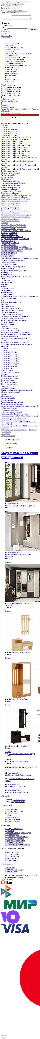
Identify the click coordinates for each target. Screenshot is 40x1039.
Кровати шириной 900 (9, 354)
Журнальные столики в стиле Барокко (15, 199)
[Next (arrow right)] (4, 1037)
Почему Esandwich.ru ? (14, 49)
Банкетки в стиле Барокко (11, 203)
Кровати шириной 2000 (10, 364)
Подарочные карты (8, 436)
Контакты (9, 45)
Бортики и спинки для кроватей (13, 267)
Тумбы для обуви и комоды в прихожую (16, 334)
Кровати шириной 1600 (10, 133)
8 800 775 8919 (6, 36)
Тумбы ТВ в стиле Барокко (11, 209)
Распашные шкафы (8, 175)
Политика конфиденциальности (17, 65)
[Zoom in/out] (6, 1035)
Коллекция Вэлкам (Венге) (19, 746)
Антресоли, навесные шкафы (12, 402)
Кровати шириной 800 (9, 135)
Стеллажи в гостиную (9, 235)
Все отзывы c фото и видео (11, 93)
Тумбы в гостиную (8, 241)
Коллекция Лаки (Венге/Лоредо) (13, 420)
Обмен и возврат (11, 73)
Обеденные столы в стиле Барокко (14, 201)
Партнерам (9, 51)
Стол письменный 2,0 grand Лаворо (14, 149)
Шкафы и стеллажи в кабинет (12, 318)
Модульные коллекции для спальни (14, 342)
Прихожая (5, 326)
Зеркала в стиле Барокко (10, 193)
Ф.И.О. (3, 10)
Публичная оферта (12, 55)
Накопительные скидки (14, 47)
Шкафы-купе (6, 179)
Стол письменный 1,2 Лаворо (12, 143)
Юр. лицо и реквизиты (14, 63)
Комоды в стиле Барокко (10, 221)
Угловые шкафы (7, 177)
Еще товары (5, 434)
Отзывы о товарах (12, 821)
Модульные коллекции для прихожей (15, 332)
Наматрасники (6, 386)
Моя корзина (10, 868)
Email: (3, 27)
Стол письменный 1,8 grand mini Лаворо (16, 145)
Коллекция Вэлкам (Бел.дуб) (19, 652)
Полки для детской (8, 263)
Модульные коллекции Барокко (13, 183)
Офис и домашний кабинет (11, 314)
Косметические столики (10, 378)
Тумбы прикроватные (9, 171)
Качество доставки (12, 69)
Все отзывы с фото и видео (11, 89)
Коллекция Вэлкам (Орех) (18, 761)
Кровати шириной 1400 (10, 358)
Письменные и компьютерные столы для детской (19, 259)
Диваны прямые (7, 294)
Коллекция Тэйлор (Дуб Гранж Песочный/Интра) (16, 791)
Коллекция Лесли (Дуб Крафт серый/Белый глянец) (18, 774)
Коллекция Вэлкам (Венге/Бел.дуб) (22, 754)
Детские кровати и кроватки (12, 251)
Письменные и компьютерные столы (15, 139)
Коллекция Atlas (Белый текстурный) (15, 414)
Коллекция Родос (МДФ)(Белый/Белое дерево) (16, 785)
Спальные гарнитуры (9, 348)
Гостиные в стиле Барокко (11, 191)
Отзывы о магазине (12, 819)
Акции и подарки (12, 43)
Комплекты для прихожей (11, 330)
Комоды (4, 125)
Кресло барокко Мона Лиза (11, 302)
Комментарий (6, 19)
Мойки (3, 286)
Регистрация (10, 85)
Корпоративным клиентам (15, 61)
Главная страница (12, 439)
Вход (3, 85)
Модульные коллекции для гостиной (15, 239)
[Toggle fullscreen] (4, 1035)
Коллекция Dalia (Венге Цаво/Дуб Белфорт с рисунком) (20, 505)
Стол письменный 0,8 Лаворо (12, 141)
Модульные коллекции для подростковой (16, 249)
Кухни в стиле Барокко (9, 189)
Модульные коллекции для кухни (13, 271)
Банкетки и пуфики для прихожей (14, 338)
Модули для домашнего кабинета (13, 320)
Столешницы (6, 290)
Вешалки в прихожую (9, 328)
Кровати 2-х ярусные (9, 253)
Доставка (8, 815)
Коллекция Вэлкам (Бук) (18, 699)
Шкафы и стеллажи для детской (13, 261)
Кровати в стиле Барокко (10, 185)
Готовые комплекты (8, 245)
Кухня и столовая (7, 269)
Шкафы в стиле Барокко (10, 213)
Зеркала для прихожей (9, 336)
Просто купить (11, 809)
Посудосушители (7, 288)
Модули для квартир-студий (11, 412)
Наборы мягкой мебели (10, 312)
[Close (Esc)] (2, 1035)
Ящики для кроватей (9, 265)
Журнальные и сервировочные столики (16, 231)
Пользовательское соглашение (16, 57)
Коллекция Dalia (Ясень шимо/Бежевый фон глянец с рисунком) (19, 554)
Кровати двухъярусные (9, 129)
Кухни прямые (6, 272)
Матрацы (4, 374)
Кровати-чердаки (7, 255)
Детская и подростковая (10, 243)
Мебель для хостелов (9, 408)
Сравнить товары (7, 107)
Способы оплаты (11, 813)
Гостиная (4, 223)
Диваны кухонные (8, 280)
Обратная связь (6, 879)
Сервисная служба (12, 67)
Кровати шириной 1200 (10, 131)
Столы (3, 278)
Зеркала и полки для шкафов (12, 404)
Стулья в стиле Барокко (10, 219)
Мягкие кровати (7, 370)
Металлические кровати (10, 372)
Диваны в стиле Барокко (10, 207)
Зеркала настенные (8, 380)
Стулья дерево (6, 282)
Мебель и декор (11, 443)
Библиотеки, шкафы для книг (12, 229)
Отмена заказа (10, 75)
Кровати (4, 127)
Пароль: (4, 30)
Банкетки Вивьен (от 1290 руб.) (13, 310)
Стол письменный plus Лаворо (12, 153)
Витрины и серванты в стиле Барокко (15, 217)
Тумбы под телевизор (9, 233)
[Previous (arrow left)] (2, 1037)
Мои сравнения (11, 872)
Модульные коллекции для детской (14, 247)
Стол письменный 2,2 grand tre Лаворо (15, 151)
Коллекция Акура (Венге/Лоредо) (13, 418)
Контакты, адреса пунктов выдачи (18, 53)
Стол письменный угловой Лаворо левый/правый (20, 169)
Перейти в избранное (9, 101)
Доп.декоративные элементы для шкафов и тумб (19, 406)
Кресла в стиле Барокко (10, 205)
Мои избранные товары (14, 870)
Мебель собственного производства (14, 123)
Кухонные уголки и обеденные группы (16, 137)
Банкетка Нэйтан (7, 306)
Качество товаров (12, 71)
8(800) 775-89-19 (19, 800)
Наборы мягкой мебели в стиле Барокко (16, 195)
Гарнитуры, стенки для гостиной (13, 225)
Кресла (3, 300)
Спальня (4, 340)
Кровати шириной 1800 (10, 362)
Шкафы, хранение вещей (10, 173)
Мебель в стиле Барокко (10, 181)
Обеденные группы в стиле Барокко (14, 197)
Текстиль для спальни (9, 384)
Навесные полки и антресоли (12, 237)
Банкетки (4, 304)
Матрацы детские (7, 257)
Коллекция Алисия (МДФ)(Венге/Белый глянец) (19, 416)
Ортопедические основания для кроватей (16, 390)
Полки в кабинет (7, 322)
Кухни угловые (6, 274)
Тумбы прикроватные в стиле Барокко (15, 211)
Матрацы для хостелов (9, 410)
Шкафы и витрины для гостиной (13, 227)
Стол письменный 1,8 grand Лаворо (14, 147)
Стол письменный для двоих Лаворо (15, 155)
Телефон (4, 8)
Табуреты (4, 284)
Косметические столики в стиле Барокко (16, 215)
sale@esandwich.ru (18, 802)
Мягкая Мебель (7, 292)
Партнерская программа (14, 59)
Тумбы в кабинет (7, 324)
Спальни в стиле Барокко (10, 187)
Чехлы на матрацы (8, 388)
